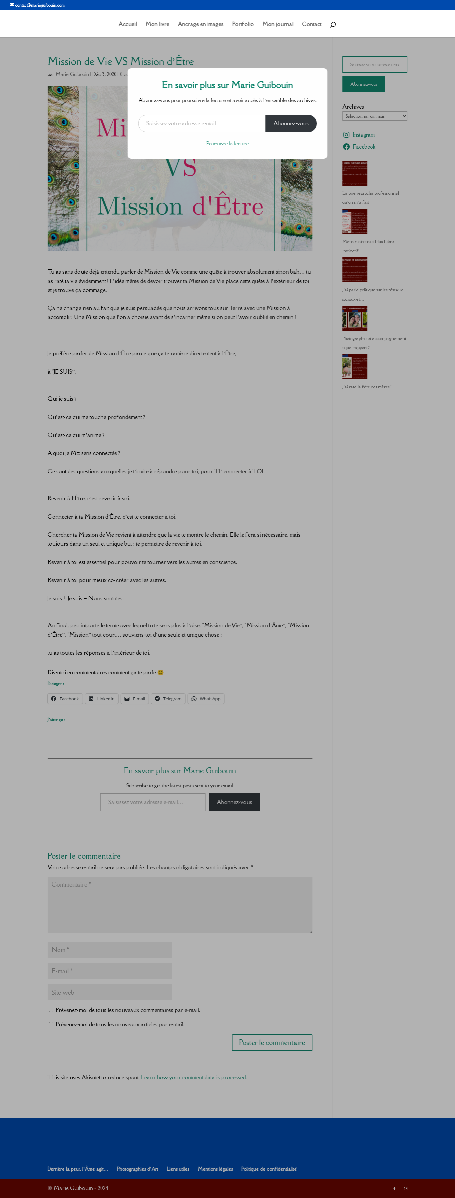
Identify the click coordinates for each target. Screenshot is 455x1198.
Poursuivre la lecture (228, 143)
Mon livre (157, 25)
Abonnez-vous (291, 123)
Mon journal (277, 25)
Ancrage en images (201, 25)
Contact (311, 25)
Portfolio (243, 25)
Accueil (128, 25)
